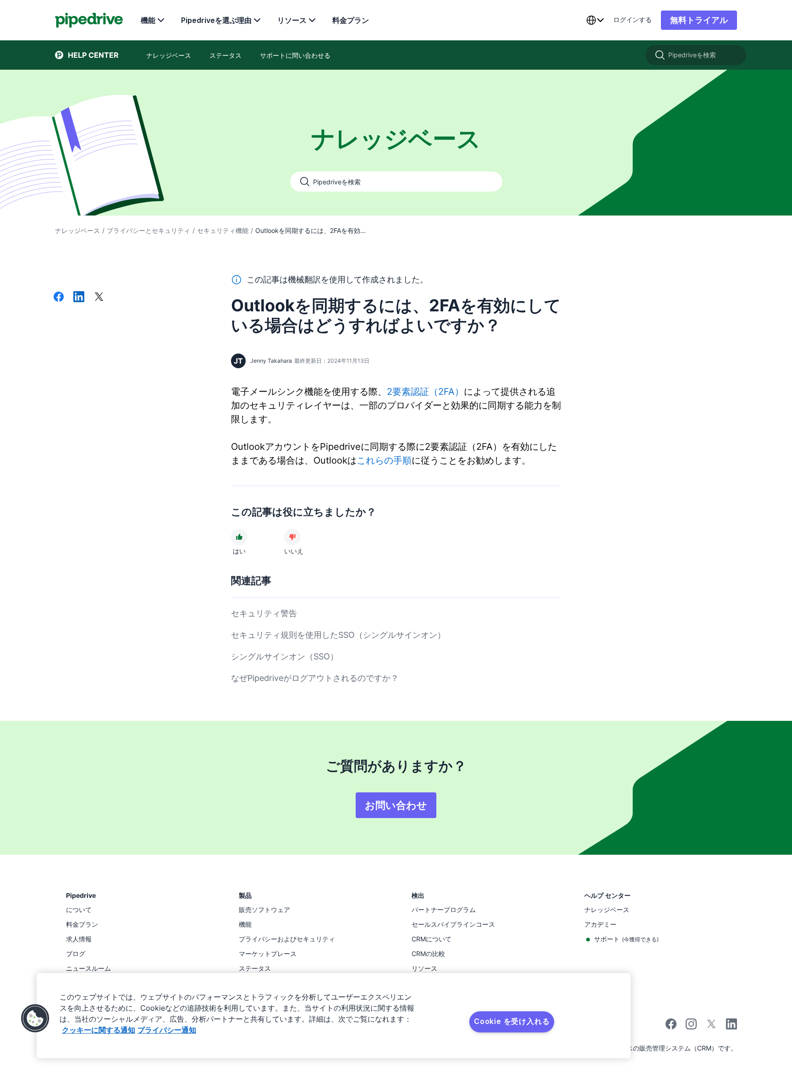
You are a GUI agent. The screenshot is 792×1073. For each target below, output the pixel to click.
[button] (35, 1018)
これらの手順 (384, 460)
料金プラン (350, 20)
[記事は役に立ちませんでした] (292, 537)
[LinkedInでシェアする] (78, 297)
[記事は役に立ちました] (239, 537)
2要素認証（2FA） (425, 391)
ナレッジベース (77, 230)
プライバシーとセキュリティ (148, 230)
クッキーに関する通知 (98, 1029)
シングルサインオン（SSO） (284, 656)
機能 (148, 20)
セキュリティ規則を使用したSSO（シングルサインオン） (338, 635)
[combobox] (595, 20)
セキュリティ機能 (222, 230)
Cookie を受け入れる (512, 1021)
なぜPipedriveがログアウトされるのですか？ (315, 678)
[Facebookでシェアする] (58, 297)
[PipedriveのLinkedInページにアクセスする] (731, 1025)
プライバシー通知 (167, 1029)
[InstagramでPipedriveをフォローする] (691, 1027)
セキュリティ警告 (264, 613)
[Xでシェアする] (99, 297)
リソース (292, 20)
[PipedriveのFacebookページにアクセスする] (671, 1027)
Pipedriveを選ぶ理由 (216, 20)
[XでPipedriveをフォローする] (711, 1027)
